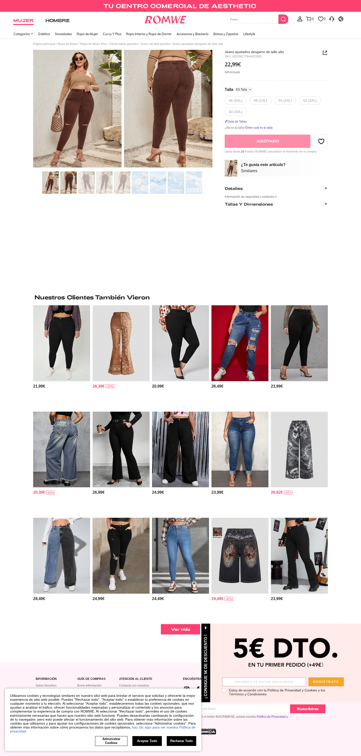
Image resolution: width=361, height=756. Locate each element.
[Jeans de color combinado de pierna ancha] (61, 556)
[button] (321, 141)
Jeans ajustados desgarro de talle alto (254, 52)
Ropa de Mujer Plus (93, 44)
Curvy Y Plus (112, 34)
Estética (44, 34)
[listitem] (61, 356)
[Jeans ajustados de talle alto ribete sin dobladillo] (239, 450)
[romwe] (165, 19)
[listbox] (300, 19)
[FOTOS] (122, 109)
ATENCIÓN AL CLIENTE (135, 679)
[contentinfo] (39, 386)
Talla (236, 89)
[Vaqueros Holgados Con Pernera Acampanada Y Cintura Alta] (180, 450)
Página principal (44, 44)
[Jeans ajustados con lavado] (180, 556)
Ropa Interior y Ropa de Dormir (149, 34)
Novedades (63, 34)
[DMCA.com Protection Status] (207, 731)
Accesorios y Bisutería (192, 34)
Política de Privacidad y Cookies (292, 690)
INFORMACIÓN (46, 679)
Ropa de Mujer (87, 34)
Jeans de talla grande (155, 44)
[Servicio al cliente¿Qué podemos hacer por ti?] (332, 19)
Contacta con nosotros (134, 685)
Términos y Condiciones (247, 694)
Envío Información (89, 685)
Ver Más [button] (180, 629)
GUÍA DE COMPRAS (91, 679)
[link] (180, 6)
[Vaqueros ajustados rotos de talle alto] (61, 343)
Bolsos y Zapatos (225, 34)
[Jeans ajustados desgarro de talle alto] (121, 556)
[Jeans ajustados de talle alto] (180, 343)
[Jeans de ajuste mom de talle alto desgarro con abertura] (239, 343)
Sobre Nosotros (46, 685)
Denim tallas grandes (124, 44)
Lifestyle (249, 34)
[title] (180, 297)
